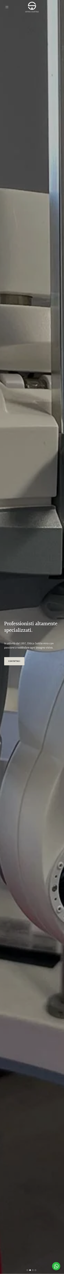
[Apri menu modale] (7, 7)
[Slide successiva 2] (30, 1270)
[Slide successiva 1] (27, 1270)
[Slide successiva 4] (35, 1270)
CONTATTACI (14, 661)
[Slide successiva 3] (32, 1270)
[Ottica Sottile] (32, 7)
